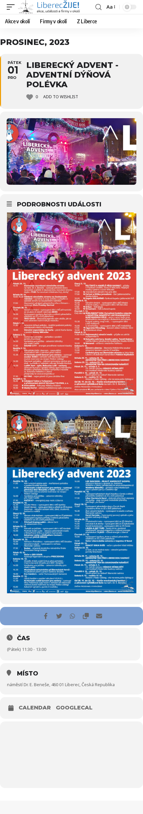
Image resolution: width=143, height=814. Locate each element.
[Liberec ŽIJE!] (49, 7)
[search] (98, 7)
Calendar (35, 708)
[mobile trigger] (12, 7)
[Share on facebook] (46, 616)
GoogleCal (74, 708)
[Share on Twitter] (59, 616)
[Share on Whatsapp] (72, 616)
